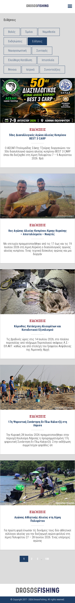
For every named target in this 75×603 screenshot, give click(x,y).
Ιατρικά (30, 69)
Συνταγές (42, 50)
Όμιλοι (29, 32)
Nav (68, 6)
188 (47, 558)
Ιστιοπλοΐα (48, 60)
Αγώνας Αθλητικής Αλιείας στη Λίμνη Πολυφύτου (37, 519)
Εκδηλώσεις (15, 41)
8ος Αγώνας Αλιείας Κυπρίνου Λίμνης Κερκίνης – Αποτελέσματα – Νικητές (37, 232)
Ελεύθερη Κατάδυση (20, 60)
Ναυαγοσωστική (17, 50)
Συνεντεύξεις (52, 69)
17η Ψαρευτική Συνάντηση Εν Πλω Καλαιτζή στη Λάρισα (37, 423)
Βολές (11, 32)
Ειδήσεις (37, 41)
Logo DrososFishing (37, 5)
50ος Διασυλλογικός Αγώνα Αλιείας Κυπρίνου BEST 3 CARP (37, 136)
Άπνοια (12, 69)
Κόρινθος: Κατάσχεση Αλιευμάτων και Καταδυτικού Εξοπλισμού (37, 328)
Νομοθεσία (49, 32)
